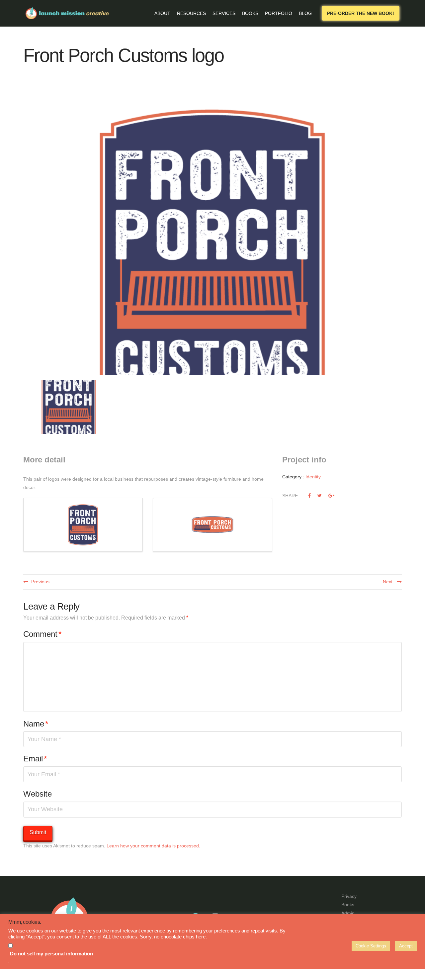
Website (37, 793)
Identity (313, 476)
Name (35, 723)
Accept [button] (406, 945)
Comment (42, 634)
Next (388, 581)
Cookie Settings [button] (371, 945)
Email (35, 758)
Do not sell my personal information (51, 953)
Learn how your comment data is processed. (153, 845)
